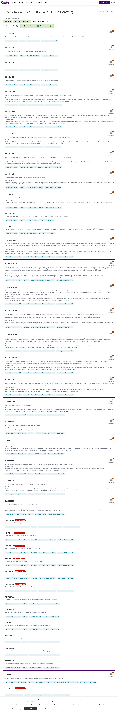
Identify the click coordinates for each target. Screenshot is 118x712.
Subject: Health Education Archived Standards (17, 527)
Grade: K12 (26, 256)
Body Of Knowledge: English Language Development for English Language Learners (57, 682)
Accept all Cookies (30, 709)
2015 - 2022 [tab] (8, 21)
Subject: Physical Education (13, 603)
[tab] (11, 26)
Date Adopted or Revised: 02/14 (50, 41)
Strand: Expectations (40, 415)
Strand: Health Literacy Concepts (47, 539)
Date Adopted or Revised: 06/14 (88, 682)
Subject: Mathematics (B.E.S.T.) (13, 256)
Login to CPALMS (104, 2)
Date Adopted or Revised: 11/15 (46, 220)
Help (114, 2)
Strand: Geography (32, 220)
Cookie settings (16, 709)
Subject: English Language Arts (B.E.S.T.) (16, 415)
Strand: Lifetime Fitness (35, 603)
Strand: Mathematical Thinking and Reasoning (43, 256)
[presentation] (7, 21)
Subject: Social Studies (11, 41)
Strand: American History (33, 41)
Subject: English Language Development (16, 682)
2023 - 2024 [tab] (26, 21)
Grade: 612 (27, 695)
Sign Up (96, 2)
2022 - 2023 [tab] (17, 21)
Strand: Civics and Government (35, 105)
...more (72, 101)
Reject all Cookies (44, 709)
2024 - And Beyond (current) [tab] (41, 21)
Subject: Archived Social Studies (14, 695)
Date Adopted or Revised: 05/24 (53, 105)
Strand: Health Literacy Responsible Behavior (50, 527)
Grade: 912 (22, 41)
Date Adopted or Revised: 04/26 (53, 207)
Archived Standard (20, 520)
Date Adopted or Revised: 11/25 (53, 147)
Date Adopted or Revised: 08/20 (65, 256)
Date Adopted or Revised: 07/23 (61, 695)
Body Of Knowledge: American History (41, 695)
